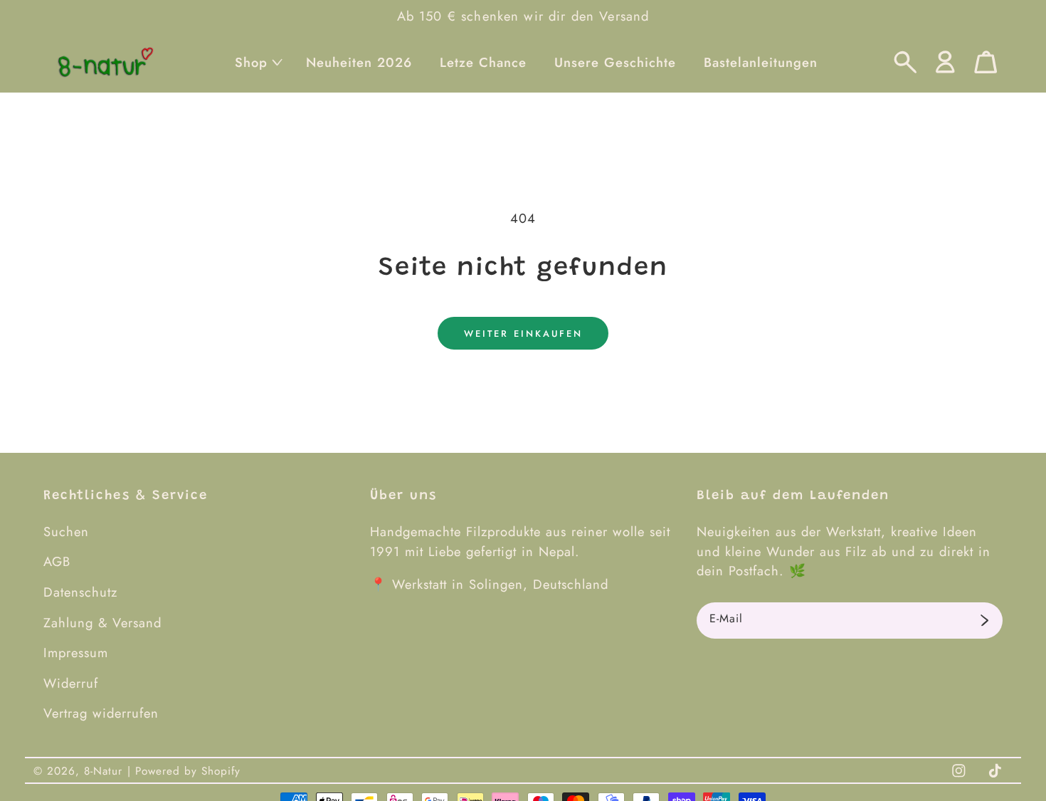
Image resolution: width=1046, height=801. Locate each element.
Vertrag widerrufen (101, 713)
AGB (56, 561)
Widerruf (70, 683)
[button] (256, 62)
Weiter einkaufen (523, 333)
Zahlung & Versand (102, 622)
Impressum (75, 652)
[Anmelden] (984, 620)
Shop (251, 62)
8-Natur (103, 771)
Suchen (66, 531)
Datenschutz (80, 592)
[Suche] (905, 62)
